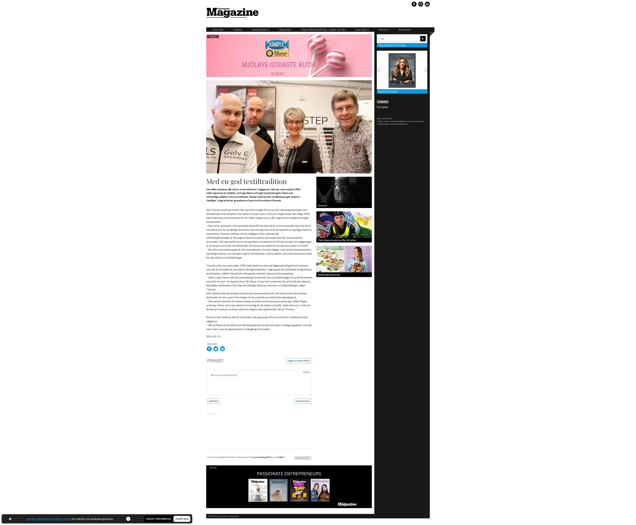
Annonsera (405, 29)
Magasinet (285, 29)
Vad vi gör (361, 29)
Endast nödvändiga (158, 519)
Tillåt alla (182, 519)
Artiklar (237, 29)
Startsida (218, 29)
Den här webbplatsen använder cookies (48, 518)
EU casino (382, 106)
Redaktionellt (259, 29)
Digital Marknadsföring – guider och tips (323, 29)
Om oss (382, 29)
